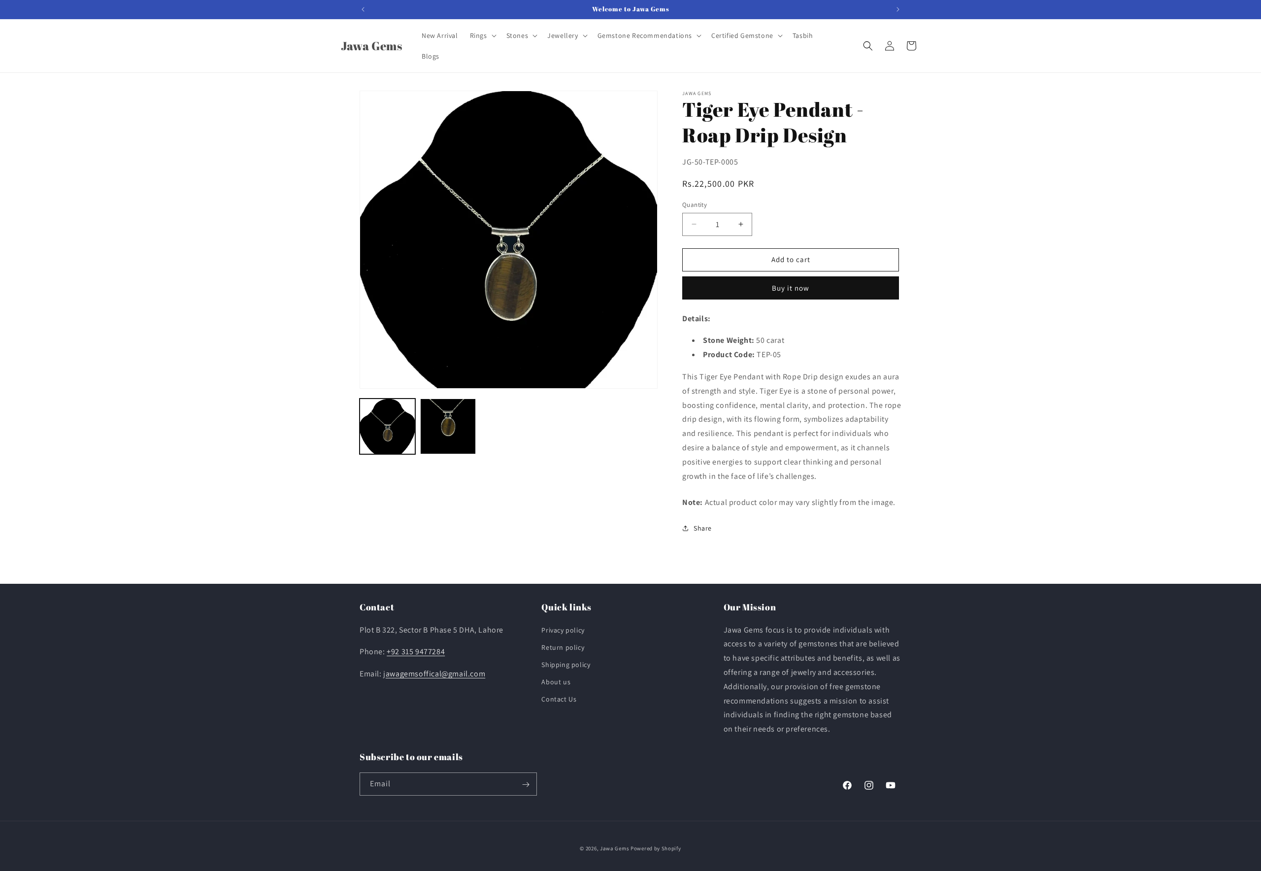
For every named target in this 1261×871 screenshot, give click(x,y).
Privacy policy (562, 630)
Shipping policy (565, 664)
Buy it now (790, 288)
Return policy (562, 647)
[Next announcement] (898, 9)
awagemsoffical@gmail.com (435, 674)
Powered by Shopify (655, 848)
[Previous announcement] (363, 9)
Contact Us (558, 699)
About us (555, 681)
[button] (482, 35)
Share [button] (703, 528)
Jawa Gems (614, 848)
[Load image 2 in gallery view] (448, 426)
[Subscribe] (525, 784)
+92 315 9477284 (416, 652)
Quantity (694, 205)
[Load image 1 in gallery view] (387, 426)
